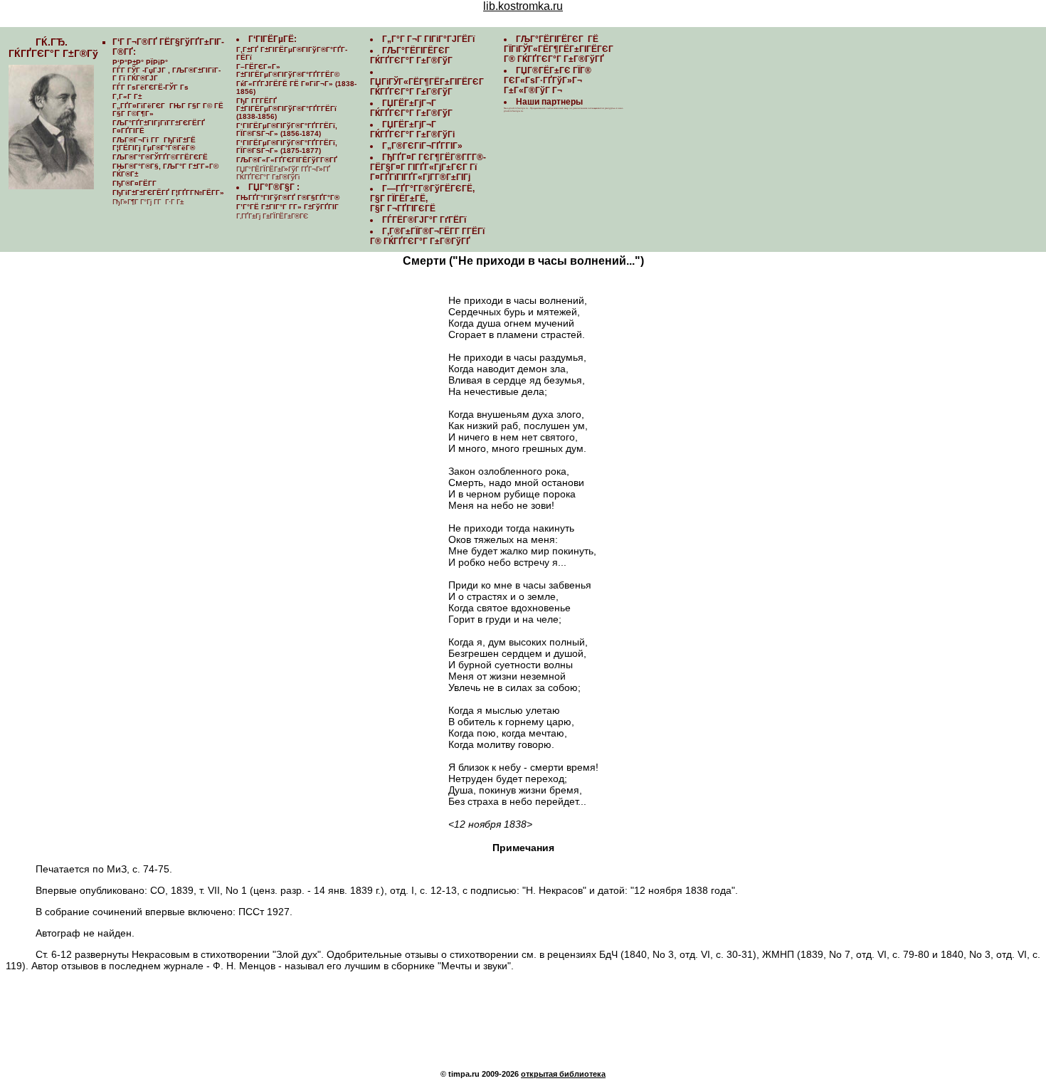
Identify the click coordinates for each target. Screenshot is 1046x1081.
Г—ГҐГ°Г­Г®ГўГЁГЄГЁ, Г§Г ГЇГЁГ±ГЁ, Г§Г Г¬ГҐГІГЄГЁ (422, 198)
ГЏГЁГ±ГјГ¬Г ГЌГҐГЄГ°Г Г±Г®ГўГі (412, 129)
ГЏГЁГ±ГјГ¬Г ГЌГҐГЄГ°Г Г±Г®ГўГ (412, 108)
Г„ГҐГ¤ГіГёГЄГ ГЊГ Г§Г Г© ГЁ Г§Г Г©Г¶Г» (167, 109)
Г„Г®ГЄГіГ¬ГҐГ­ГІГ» (422, 146)
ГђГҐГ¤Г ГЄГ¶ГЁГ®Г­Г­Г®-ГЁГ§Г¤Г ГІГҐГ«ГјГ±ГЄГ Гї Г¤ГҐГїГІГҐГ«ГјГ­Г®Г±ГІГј (428, 167)
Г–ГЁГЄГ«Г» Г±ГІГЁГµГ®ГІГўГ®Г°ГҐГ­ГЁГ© (287, 70)
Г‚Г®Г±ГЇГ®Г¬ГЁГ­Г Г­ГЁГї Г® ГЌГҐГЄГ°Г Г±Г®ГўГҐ (427, 236)
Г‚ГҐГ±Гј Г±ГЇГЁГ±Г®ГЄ (272, 216)
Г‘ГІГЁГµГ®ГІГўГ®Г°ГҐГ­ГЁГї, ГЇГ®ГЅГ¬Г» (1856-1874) (286, 129)
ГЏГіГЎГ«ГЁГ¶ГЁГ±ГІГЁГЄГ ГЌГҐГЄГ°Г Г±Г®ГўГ (428, 87)
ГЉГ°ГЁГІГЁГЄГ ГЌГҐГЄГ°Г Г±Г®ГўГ (412, 55)
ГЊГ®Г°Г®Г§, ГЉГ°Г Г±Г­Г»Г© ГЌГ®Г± (165, 170)
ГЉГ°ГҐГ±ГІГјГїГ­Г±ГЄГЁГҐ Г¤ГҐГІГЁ (158, 127)
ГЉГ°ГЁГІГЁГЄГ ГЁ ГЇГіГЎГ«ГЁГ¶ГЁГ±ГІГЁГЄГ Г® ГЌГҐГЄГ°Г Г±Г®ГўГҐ (560, 49)
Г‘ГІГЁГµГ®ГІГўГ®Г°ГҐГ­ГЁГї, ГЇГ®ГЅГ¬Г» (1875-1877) (286, 146)
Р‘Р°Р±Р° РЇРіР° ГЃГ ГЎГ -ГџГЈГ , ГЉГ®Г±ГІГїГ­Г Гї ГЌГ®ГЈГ (166, 70)
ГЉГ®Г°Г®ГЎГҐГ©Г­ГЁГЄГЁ (160, 157)
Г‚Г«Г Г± (127, 96)
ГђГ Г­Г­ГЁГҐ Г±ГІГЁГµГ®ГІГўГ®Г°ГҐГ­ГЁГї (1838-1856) (286, 108)
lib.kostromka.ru (523, 6)
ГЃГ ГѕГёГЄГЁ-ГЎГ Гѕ (150, 87)
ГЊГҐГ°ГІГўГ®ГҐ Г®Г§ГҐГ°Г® (287, 197)
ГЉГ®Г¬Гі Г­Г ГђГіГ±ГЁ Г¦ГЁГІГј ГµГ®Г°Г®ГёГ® (154, 144)
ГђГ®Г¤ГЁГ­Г (135, 183)
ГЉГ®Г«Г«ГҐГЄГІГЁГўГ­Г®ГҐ (286, 160)
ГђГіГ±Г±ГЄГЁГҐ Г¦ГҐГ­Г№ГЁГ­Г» (168, 192)
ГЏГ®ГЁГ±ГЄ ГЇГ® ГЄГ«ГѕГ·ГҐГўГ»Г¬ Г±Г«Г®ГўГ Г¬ (547, 80)
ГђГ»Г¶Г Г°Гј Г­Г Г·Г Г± (148, 202)
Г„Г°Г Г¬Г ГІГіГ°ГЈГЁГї (428, 39)
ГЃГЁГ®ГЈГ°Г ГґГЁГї (424, 220)
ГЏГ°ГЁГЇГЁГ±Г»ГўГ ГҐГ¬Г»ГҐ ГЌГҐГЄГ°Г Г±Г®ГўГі (283, 173)
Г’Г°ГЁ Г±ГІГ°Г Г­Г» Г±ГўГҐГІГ (288, 207)
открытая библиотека (563, 1074)
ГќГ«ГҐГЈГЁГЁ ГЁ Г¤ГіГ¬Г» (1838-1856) (296, 87)
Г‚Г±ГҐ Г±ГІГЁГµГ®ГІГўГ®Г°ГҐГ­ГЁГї (291, 53)
